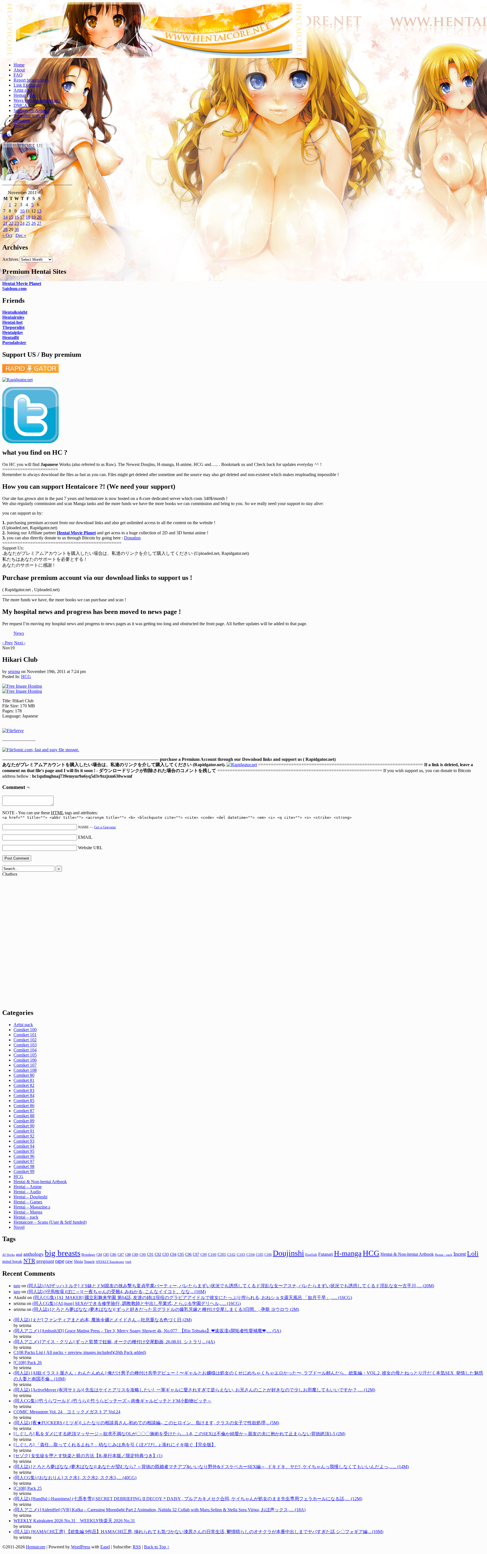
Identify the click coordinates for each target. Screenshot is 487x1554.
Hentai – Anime (28, 1186)
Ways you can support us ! (37, 100)
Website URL (90, 847)
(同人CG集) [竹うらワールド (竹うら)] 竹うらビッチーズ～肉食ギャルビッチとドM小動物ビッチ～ (113, 1400)
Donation (22, 120)
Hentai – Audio (27, 1191)
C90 (143, 1254)
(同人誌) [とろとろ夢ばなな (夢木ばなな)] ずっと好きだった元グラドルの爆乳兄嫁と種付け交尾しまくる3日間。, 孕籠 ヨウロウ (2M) (165, 1309)
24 (22, 223)
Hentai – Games (28, 1201)
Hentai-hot (12, 322)
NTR (29, 1261)
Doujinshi (288, 1253)
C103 (241, 1254)
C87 (121, 1255)
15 (11, 217)
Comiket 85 (24, 1100)
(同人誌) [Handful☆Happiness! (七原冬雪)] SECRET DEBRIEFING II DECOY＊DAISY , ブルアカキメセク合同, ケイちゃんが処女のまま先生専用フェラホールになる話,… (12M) (188, 1498)
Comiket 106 (25, 1060)
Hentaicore (154, 36)
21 (5, 223)
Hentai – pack (26, 1217)
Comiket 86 (24, 1105)
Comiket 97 (24, 1161)
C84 (99, 1255)
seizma (14, 671)
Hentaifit (10, 337)
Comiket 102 (25, 1039)
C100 (212, 1254)
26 (33, 223)
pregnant (45, 1261)
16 (16, 217)
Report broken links (31, 80)
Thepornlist (13, 327)
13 (39, 210)
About (19, 70)
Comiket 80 (24, 1075)
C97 (196, 1254)
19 (33, 217)
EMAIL (85, 837)
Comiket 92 (24, 1136)
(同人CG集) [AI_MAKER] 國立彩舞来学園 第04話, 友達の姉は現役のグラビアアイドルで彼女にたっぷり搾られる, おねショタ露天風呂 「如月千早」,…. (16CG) (192, 1297)
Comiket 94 (24, 1146)
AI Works (8, 1254)
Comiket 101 (25, 1034)
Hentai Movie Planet (21, 283)
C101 (222, 1254)
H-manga (348, 1253)
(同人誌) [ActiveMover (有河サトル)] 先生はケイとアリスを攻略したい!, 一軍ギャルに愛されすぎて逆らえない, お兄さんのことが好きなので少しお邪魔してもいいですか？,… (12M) (194, 1389)
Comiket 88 (24, 1115)
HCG (26, 676)
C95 (181, 1254)
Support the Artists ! (31, 110)
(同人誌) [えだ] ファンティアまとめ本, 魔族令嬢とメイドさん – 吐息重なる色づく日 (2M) (103, 1319)
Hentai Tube (25, 95)
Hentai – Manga (28, 1212)
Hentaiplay (12, 332)
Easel (105, 1546)
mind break (12, 1261)
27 (39, 223)
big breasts (62, 1252)
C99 (203, 1254)
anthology (33, 1254)
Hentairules (13, 317)
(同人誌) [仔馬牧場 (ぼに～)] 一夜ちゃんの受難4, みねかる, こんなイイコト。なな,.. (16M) (116, 1291)
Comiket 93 (24, 1141)
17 (22, 217)
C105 (259, 1255)
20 (39, 217)
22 (11, 223)
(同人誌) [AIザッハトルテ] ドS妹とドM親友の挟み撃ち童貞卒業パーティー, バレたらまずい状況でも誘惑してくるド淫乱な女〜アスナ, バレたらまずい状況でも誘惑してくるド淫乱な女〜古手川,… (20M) (230, 1285)
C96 (188, 1254)
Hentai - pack (443, 1254)
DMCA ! (22, 105)
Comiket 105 (25, 1055)
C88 (128, 1255)
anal (19, 1254)
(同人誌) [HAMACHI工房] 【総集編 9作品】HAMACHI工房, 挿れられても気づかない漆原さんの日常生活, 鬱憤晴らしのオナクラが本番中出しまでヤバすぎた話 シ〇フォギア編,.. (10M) (198, 1531)
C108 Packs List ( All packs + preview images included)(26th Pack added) (80, 1352)
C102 (231, 1255)
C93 (165, 1254)
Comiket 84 (24, 1095)
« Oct (7, 235)
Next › (19, 642)
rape (59, 1261)
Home (19, 64)
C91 (150, 1254)
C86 (113, 1255)
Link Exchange (27, 85)
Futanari (325, 1254)
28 (5, 229)
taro (17, 1285)
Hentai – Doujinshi (30, 1196)
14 (5, 217)
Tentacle (89, 1262)
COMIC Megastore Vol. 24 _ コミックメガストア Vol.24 (67, 1411)
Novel (19, 1227)
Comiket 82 (24, 1085)
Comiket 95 (24, 1151)
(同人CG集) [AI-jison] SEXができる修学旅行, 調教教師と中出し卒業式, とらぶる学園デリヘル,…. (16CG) (136, 1303)
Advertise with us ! (30, 115)
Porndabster (14, 342)
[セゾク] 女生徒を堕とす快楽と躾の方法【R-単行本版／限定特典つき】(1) (88, 1455)
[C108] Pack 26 (28, 1362)
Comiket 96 (24, 1156)
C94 (173, 1254)
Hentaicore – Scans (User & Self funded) (50, 1222)
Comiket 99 (24, 1171)
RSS (6, 135)
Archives (10, 259)
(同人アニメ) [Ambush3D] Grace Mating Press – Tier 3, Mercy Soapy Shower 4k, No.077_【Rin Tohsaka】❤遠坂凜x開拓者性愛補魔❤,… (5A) (147, 1330)
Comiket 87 (24, 1110)
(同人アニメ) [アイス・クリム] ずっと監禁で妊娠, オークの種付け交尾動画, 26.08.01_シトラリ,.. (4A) (114, 1341)
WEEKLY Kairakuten (110, 1261)
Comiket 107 (25, 1065)
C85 (106, 1255)
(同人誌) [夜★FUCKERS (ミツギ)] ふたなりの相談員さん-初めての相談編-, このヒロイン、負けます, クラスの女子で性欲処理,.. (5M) (146, 1422)
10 (22, 210)
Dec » (21, 235)
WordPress (80, 1546)
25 (28, 223)
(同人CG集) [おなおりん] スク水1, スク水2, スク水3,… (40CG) (75, 1477)
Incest (459, 1254)
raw (69, 1261)
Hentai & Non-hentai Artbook (40, 1181)
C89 (135, 1254)
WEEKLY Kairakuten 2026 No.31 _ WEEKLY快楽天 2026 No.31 (74, 1520)
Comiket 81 (24, 1080)
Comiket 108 (25, 1070)
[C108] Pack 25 (28, 1488)
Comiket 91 (24, 1131)
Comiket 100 (25, 1029)
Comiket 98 (24, 1166)
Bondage (88, 1255)
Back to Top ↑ (156, 1546)
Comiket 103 (25, 1044)
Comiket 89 (24, 1120)
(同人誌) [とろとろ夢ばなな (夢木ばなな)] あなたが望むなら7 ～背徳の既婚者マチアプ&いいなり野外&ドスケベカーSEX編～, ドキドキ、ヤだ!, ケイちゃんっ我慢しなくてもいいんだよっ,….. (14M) (211, 1466)
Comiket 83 (24, 1090)
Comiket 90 (24, 1126)
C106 (268, 1255)
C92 (158, 1254)
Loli (473, 1253)
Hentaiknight (14, 312)
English (311, 1255)
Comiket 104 (25, 1050)
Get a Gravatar (105, 827)
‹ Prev (7, 642)
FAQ (18, 75)
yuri (128, 1261)
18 (28, 217)
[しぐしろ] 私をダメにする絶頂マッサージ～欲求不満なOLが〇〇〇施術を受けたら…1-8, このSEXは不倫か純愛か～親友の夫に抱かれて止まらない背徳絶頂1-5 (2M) (179, 1433)
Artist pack (23, 90)
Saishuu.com (14, 288)
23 (16, 223)
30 (16, 229)
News (19, 125)
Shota (78, 1261)
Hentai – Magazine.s (32, 1207)
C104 (250, 1254)
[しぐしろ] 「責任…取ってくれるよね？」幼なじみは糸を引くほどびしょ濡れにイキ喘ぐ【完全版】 (115, 1444)
